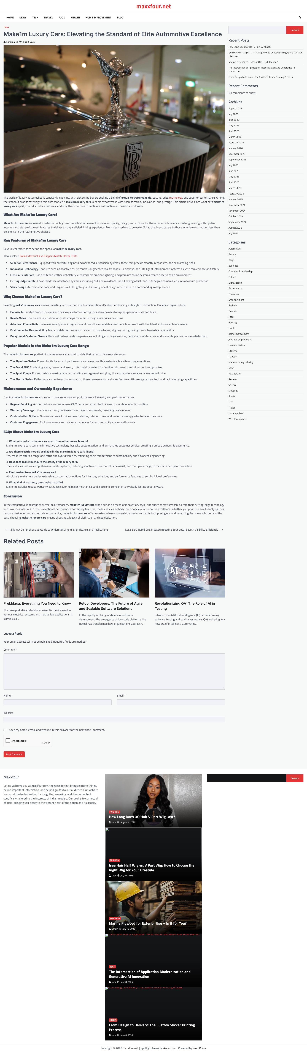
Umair (115, 928)
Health (75, 18)
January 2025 (235, 199)
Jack (114, 822)
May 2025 (233, 176)
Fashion (232, 305)
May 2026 (233, 125)
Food (61, 18)
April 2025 (233, 182)
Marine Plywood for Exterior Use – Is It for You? (253, 62)
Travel (48, 18)
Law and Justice (236, 345)
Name (8, 695)
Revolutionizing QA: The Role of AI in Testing (185, 606)
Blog (120, 18)
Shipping (233, 390)
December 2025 (236, 154)
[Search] (300, 17)
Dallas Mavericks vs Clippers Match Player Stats (48, 256)
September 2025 (237, 159)
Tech (35, 18)
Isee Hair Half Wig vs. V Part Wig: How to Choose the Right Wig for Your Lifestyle (151, 867)
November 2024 (237, 210)
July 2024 (233, 233)
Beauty (232, 254)
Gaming (232, 322)
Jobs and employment (239, 339)
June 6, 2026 (126, 1035)
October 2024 (235, 216)
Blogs (231, 260)
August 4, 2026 (127, 822)
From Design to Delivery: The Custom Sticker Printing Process (260, 77)
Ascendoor (169, 1048)
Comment (10, 649)
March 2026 (234, 137)
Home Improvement (98, 18)
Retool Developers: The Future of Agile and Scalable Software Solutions (110, 606)
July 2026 (233, 114)
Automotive (234, 248)
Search (295, 30)
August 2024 (235, 227)
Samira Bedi (12, 41)
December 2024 (236, 205)
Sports (231, 396)
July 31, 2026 (126, 875)
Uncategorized (235, 413)
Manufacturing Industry (240, 362)
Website (8, 713)
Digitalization (235, 282)
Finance (232, 311)
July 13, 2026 (128, 928)
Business (233, 265)
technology (175, 197)
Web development (237, 419)
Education (233, 294)
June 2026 (233, 120)
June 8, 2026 (126, 982)
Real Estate (234, 373)
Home (10, 18)
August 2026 (235, 108)
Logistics (233, 356)
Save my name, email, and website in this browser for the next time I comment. (57, 730)
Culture (232, 277)
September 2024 (237, 222)
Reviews (233, 379)
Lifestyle (233, 351)
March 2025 (234, 188)
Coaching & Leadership (240, 271)
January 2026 (235, 148)
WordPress (199, 1048)
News (22, 18)
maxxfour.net (153, 6)
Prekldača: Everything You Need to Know (37, 603)
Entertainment (236, 300)
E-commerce (235, 288)
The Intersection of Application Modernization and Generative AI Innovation (150, 974)
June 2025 (233, 171)
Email (121, 695)
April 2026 (233, 131)
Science (232, 385)
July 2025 (233, 165)
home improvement (238, 334)
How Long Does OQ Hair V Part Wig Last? (249, 47)
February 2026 (236, 142)
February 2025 (236, 193)
